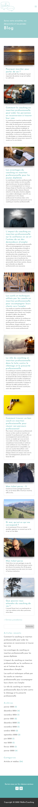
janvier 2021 (9, 719)
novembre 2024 (10, 715)
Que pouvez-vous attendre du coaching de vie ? (18, 603)
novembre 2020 (10, 727)
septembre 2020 (10, 735)
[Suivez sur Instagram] (21, 788)
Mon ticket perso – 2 (16, 486)
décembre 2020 (10, 723)
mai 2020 (8, 743)
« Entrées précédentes (13, 620)
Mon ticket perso (14, 561)
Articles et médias (11, 762)
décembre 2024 (10, 711)
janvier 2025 (9, 707)
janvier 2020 (9, 751)
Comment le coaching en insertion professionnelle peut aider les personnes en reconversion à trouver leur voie (19, 113)
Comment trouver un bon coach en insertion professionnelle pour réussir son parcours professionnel (18, 423)
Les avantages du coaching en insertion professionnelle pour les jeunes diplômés (17, 653)
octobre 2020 (9, 731)
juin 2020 (8, 739)
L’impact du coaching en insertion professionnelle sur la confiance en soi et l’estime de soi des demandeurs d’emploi (18, 237)
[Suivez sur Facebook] (17, 788)
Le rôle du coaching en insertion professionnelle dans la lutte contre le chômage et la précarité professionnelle (18, 363)
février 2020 (9, 747)
